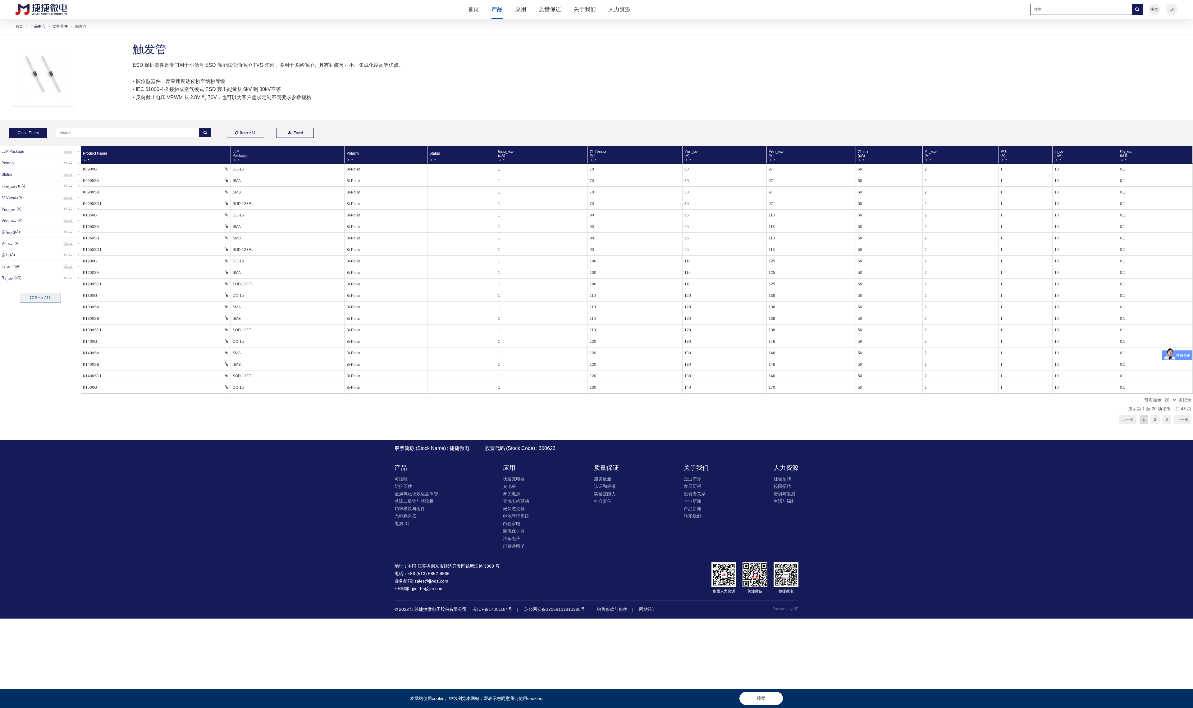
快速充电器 (514, 478)
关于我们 (585, 9)
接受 (761, 698)
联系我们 (692, 516)
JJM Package (240, 153)
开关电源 (511, 493)
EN (1172, 9)
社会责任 (602, 501)
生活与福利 (784, 501)
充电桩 (509, 486)
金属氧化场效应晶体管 (416, 493)
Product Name (95, 153)
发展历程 (692, 486)
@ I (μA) (863, 153)
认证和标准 (605, 486)
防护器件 (60, 26)
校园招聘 (782, 486)
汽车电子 (511, 538)
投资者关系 (695, 493)
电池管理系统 (516, 516)
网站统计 (647, 609)
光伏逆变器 (514, 508)
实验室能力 (605, 493)
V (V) (691, 153)
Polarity (352, 153)
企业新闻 (692, 501)
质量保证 (550, 9)
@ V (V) (598, 153)
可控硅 (401, 478)
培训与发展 (784, 493)
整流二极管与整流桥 (414, 501)
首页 (473, 9)
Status (434, 153)
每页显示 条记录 (1167, 399)
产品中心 (37, 26)
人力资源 (619, 9)
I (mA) (1059, 153)
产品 (497, 9)
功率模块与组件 (410, 508)
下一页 (1182, 419)
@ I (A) (1004, 153)
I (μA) (506, 153)
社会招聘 (782, 478)
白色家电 (511, 523)
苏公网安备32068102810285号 (554, 609)
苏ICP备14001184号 (492, 609)
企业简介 (692, 478)
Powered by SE (785, 609)
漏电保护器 (514, 531)
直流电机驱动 (516, 501)
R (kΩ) (1126, 153)
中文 (1154, 9)
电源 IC (402, 523)
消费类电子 (514, 545)
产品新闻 (692, 508)
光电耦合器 (405, 516)
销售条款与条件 (612, 609)
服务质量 (602, 478)
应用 (520, 9)
